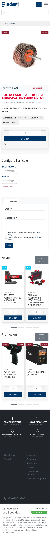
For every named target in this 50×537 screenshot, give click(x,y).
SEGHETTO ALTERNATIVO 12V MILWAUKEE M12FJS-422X (12, 299)
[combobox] (9, 171)
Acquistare (32, 455)
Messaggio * (11, 217)
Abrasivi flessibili (9, 23)
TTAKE (15, 88)
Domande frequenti (36, 478)
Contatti (7, 459)
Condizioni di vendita (33, 473)
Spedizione (32, 463)
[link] (10, 4)
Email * (8, 208)
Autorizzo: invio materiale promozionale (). (25, 238)
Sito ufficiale (9, 455)
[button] (14, 404)
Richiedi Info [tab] (11, 201)
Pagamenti (32, 459)
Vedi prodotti (37, 88)
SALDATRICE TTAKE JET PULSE (37, 373)
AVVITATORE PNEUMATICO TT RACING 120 (12, 374)
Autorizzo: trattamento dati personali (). (24, 233)
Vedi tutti (41, 337)
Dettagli (12, 354)
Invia (8, 245)
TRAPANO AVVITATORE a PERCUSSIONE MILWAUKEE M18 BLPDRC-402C (36, 300)
